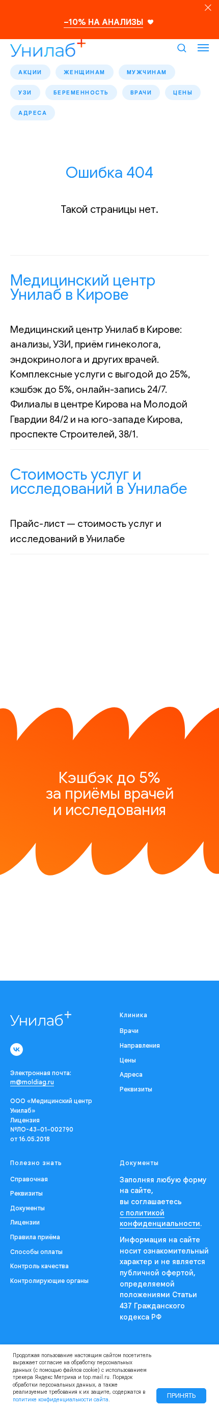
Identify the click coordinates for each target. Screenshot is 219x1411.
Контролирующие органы (49, 1280)
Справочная (29, 1179)
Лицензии (25, 1222)
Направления (140, 1045)
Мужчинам (147, 72)
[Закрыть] (208, 8)
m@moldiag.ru (32, 1082)
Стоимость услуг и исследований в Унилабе (98, 481)
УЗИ (25, 92)
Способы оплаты (36, 1252)
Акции (30, 72)
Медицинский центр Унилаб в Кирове (82, 287)
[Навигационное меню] (203, 47)
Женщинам (84, 72)
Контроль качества (39, 1266)
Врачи (141, 92)
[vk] (16, 1049)
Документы (27, 1208)
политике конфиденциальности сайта (60, 1399)
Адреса (32, 112)
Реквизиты (136, 1089)
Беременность (81, 92)
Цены (183, 92)
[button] (181, 47)
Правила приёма (35, 1237)
